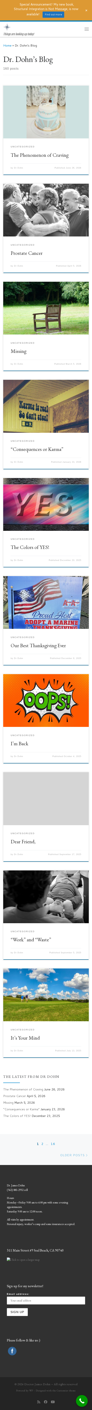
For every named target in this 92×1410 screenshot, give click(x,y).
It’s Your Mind (25, 1037)
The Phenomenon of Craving (39, 155)
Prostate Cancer (27, 253)
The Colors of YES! (30, 547)
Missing (18, 351)
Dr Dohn (18, 168)
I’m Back (19, 743)
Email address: (18, 1294)
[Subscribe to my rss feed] (38, 1401)
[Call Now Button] (82, 1401)
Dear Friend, (23, 841)
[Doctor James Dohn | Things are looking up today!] (7, 27)
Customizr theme (66, 1390)
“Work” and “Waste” (31, 939)
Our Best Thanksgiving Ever (38, 645)
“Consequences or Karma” (37, 449)
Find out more (53, 14)
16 (53, 1143)
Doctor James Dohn (37, 1384)
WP (31, 1390)
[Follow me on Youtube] (53, 1401)
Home (7, 45)
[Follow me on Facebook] (45, 1401)
